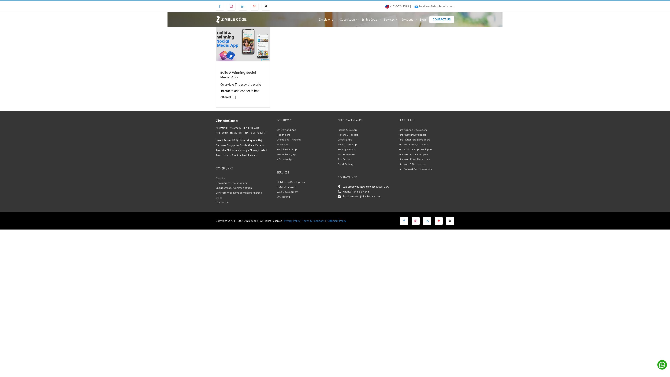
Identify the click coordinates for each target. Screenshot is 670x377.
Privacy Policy (292, 220)
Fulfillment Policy (336, 220)
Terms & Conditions (313, 220)
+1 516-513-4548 (360, 191)
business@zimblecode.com (436, 6)
